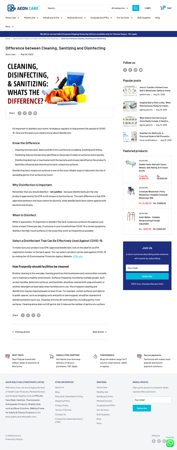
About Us (59, 387)
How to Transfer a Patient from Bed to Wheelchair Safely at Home (155, 89)
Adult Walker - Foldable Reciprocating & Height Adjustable (149, 220)
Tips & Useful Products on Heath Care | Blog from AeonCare (35, 38)
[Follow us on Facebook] (125, 70)
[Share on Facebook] (19, 113)
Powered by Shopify (14, 439)
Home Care (11, 17)
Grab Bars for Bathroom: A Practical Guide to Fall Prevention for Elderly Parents (155, 135)
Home (8, 38)
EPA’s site (78, 256)
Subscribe (147, 276)
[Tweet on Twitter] (30, 113)
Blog (157, 17)
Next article (98, 332)
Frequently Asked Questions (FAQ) (69, 420)
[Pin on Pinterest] (25, 113)
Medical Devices (75, 17)
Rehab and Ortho (51, 17)
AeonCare (143, 161)
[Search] (135, 8)
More (8, 26)
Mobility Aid (29, 17)
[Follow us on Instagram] (135, 70)
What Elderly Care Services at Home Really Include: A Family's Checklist (154, 120)
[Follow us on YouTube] (141, 70)
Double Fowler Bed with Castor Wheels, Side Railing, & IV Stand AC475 (153, 167)
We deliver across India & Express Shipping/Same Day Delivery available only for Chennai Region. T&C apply (88, 34)
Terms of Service (63, 409)
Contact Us (60, 414)
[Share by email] (35, 113)
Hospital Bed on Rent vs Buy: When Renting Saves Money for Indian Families (155, 104)
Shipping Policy (62, 400)
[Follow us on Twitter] (130, 70)
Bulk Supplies (144, 17)
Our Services (123, 17)
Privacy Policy (61, 405)
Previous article (22, 332)
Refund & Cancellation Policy (69, 396)
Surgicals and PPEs (100, 17)
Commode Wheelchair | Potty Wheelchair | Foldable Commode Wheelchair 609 (153, 194)
